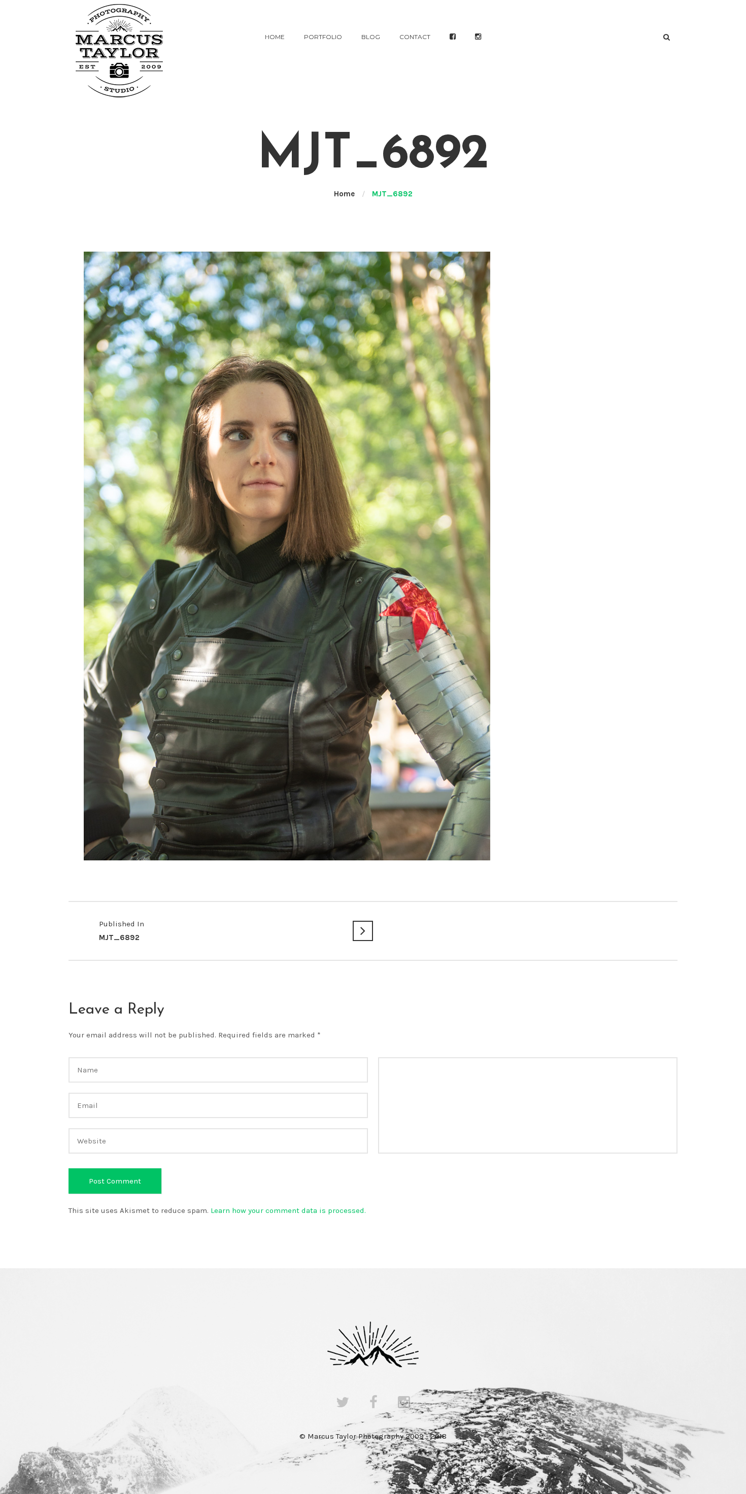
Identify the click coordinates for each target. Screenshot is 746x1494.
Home (275, 37)
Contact (414, 37)
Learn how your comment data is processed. (288, 1210)
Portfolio (323, 37)
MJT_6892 (121, 930)
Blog (370, 37)
